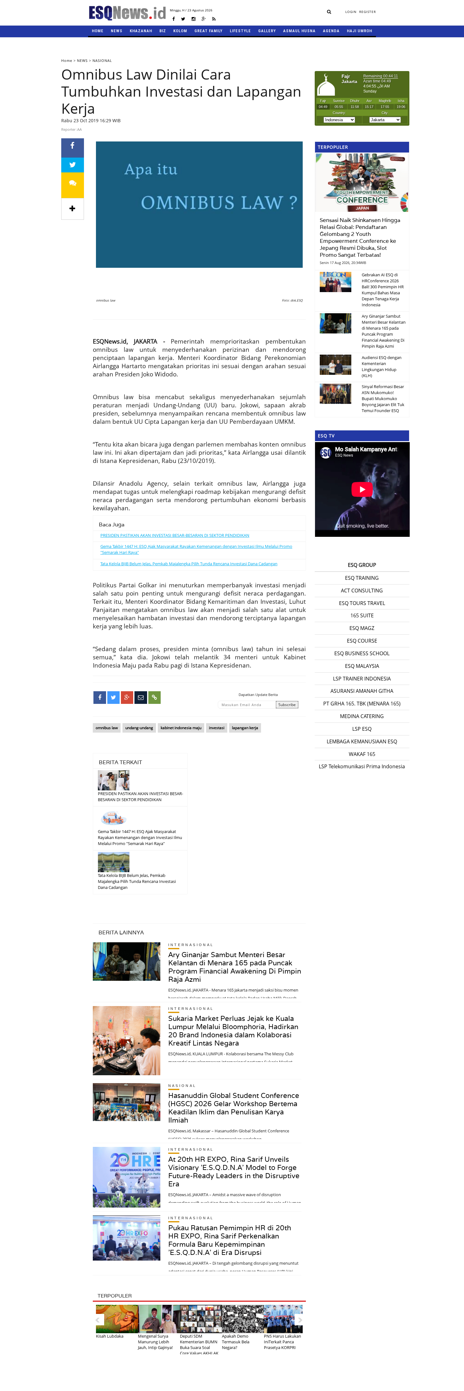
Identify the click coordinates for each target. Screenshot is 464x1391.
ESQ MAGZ (361, 628)
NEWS (116, 30)
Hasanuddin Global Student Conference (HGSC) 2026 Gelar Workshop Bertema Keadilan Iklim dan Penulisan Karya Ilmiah (233, 1107)
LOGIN (351, 11)
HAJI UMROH (359, 30)
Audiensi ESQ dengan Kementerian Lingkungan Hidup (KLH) (382, 366)
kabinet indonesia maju (181, 727)
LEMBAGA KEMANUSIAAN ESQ (362, 741)
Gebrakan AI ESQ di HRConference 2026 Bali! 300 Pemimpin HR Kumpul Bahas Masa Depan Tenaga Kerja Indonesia (383, 290)
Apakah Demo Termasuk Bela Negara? (235, 1341)
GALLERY (267, 30)
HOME (98, 30)
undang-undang (139, 727)
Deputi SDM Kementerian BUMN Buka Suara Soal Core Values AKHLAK (199, 1344)
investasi (216, 727)
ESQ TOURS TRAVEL (362, 603)
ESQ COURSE (362, 640)
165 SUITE (362, 615)
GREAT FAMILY (208, 30)
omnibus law (107, 727)
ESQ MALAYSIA (362, 666)
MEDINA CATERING (362, 716)
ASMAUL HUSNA (299, 30)
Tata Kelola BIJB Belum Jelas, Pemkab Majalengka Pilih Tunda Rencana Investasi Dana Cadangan (188, 564)
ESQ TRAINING (362, 577)
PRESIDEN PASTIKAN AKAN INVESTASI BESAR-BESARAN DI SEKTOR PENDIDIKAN (174, 535)
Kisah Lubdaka (109, 1336)
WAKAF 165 (362, 754)
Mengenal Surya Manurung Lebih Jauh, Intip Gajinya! (155, 1341)
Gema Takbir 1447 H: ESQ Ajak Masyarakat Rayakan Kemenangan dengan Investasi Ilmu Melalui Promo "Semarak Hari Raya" (140, 837)
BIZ (162, 30)
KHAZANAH (141, 30)
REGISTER (367, 11)
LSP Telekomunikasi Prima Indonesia (362, 766)
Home (66, 60)
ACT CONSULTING (362, 590)
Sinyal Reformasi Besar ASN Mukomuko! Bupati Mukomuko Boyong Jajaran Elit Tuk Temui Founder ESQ (383, 398)
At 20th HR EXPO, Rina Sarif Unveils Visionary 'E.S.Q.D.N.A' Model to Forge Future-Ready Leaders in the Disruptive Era (234, 1171)
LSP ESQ (362, 728)
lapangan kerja (245, 727)
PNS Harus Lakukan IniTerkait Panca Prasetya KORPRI (282, 1341)
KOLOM (180, 30)
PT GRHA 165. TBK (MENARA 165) (362, 703)
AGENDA (331, 30)
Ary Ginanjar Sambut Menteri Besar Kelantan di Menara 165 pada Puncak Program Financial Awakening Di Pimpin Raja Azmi (234, 967)
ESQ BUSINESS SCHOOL (362, 653)
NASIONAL (102, 60)
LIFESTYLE (240, 30)
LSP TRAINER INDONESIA (362, 678)
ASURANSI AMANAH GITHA (361, 690)
